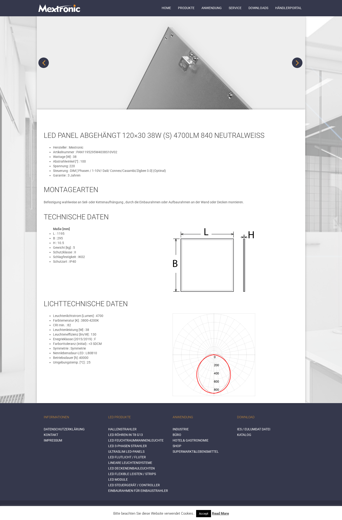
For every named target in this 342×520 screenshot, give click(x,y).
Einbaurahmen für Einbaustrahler (138, 491)
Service (235, 8)
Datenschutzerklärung (64, 429)
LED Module (118, 479)
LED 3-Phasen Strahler (127, 446)
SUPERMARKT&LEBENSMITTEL (196, 451)
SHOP (177, 446)
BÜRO (177, 435)
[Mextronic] (59, 8)
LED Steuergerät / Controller (134, 485)
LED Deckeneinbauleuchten (131, 468)
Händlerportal (288, 8)
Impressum (53, 440)
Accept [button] (203, 513)
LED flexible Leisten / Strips (132, 474)
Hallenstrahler (122, 429)
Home (166, 8)
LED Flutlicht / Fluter (127, 457)
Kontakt (51, 435)
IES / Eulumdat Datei (253, 429)
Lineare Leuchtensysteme (130, 463)
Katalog (244, 435)
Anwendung (211, 8)
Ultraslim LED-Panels (126, 451)
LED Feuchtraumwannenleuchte (136, 440)
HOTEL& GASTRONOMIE (190, 440)
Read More (220, 513)
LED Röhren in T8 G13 (125, 435)
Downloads (258, 8)
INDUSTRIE (181, 429)
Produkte (186, 8)
